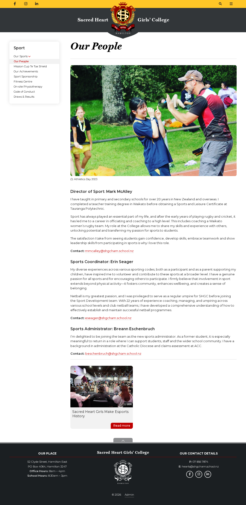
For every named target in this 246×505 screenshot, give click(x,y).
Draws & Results (24, 96)
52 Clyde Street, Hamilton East (47, 461)
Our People (21, 61)
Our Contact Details (199, 453)
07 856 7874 (200, 461)
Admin (129, 494)
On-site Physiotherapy (28, 86)
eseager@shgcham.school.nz (108, 318)
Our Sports (21, 56)
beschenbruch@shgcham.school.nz (113, 353)
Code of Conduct (24, 91)
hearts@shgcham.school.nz (200, 466)
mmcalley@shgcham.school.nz (109, 251)
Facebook (189, 474)
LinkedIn (207, 474)
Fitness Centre (23, 81)
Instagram (198, 474)
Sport (19, 48)
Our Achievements (26, 71)
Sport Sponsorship (25, 76)
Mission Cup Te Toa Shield (30, 66)
